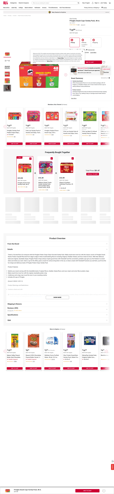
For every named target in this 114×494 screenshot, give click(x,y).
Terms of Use (49, 61)
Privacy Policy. (61, 58)
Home (5, 15)
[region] (57, 56)
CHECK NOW (106, 69)
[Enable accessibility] (112, 461)
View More (73, 98)
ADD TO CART (90, 62)
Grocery (9, 15)
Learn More (93, 52)
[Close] (82, 51)
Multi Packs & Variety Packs (24, 15)
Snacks (14, 15)
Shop (73, 18)
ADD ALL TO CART (92, 174)
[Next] (65, 74)
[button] (104, 62)
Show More (57, 297)
